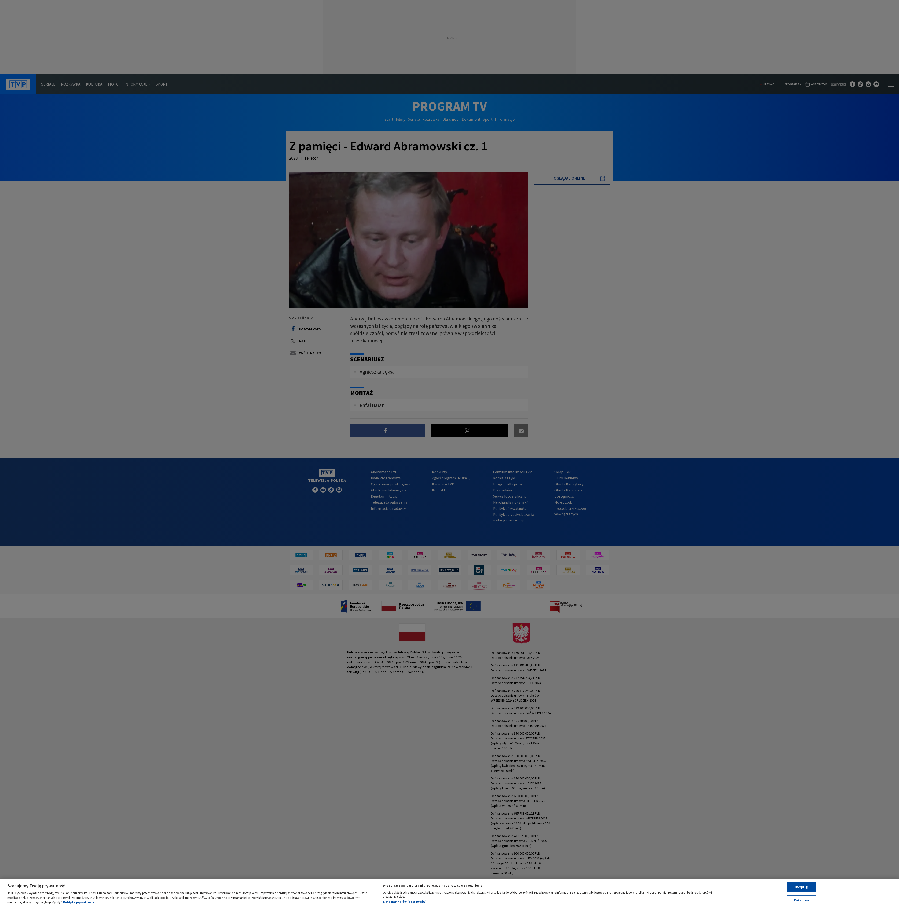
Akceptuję (801, 887)
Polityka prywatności (78, 902)
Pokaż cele (801, 900)
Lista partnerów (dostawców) (405, 902)
